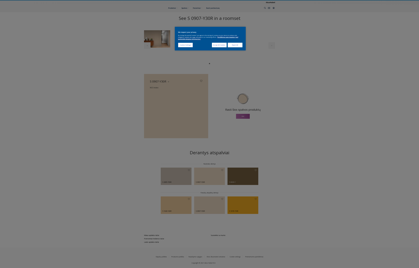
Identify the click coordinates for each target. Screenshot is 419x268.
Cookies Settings (185, 45)
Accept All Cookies (219, 45)
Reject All (235, 45)
